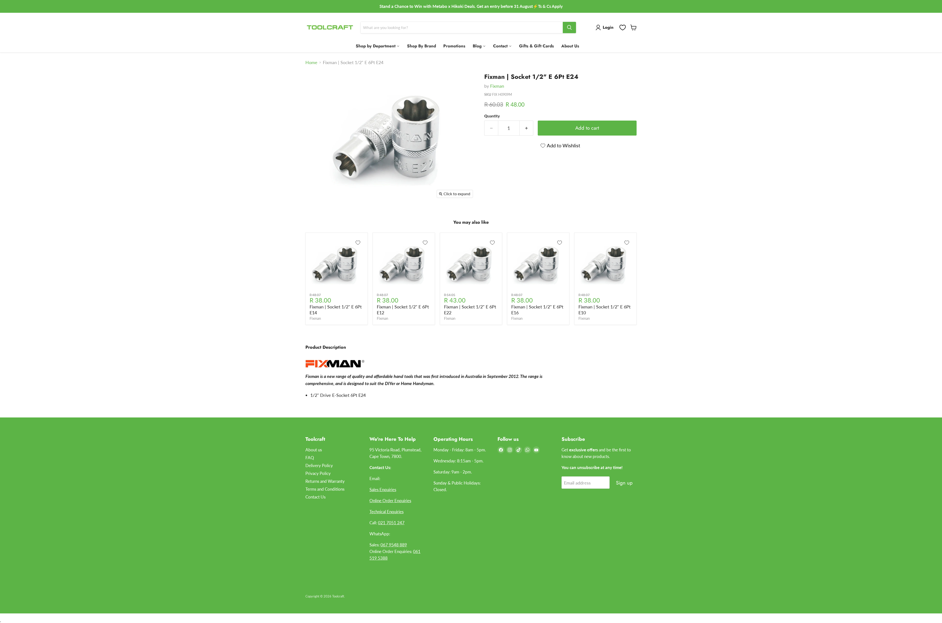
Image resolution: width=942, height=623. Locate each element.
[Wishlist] (623, 27)
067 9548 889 (393, 544)
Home (311, 62)
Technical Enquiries (386, 511)
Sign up (624, 482)
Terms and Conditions (324, 489)
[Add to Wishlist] (358, 243)
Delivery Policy (319, 465)
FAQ (309, 457)
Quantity (492, 116)
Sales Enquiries (382, 489)
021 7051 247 (391, 522)
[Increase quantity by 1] (526, 128)
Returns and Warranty (325, 481)
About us (313, 449)
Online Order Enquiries (390, 500)
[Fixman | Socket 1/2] (314, 83)
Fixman (497, 86)
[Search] (569, 27)
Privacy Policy (318, 473)
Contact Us (315, 496)
